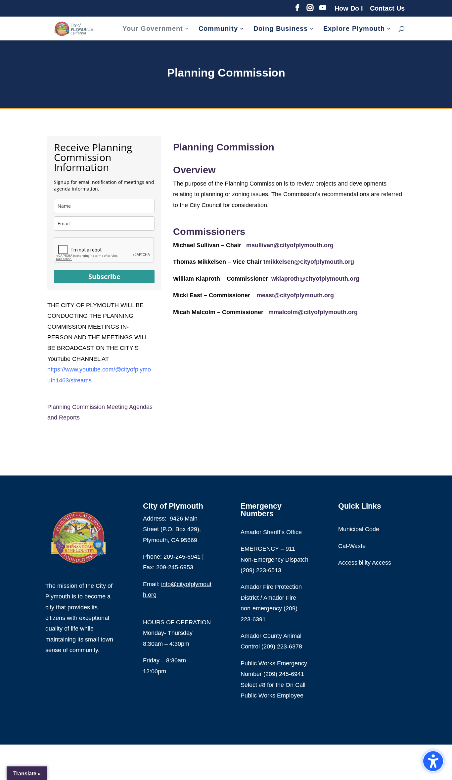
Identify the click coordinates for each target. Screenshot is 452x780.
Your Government (152, 29)
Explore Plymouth (354, 29)
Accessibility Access (364, 562)
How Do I (349, 8)
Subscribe (104, 276)
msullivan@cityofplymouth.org (290, 245)
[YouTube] (322, 9)
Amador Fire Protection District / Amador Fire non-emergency (271, 598)
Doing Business (280, 29)
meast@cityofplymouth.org (295, 295)
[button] (433, 761)
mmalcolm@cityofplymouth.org (313, 312)
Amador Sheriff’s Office (271, 532)
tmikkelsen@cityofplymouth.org (308, 261)
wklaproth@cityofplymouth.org (315, 278)
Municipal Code (358, 529)
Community (218, 29)
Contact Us (387, 8)
